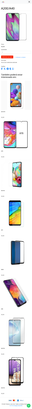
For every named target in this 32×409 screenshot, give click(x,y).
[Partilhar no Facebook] (2, 69)
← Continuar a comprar (20, 57)
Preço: (2, 44)
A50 (2, 309)
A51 (2, 230)
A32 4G (3, 190)
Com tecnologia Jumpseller (15, 405)
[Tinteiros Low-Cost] (2, 2)
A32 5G (3, 388)
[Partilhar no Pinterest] (8, 69)
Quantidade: (4, 49)
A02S (2, 269)
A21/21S (3, 111)
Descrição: (3, 60)
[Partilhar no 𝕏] (4, 69)
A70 (2, 151)
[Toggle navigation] (29, 1)
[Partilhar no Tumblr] (10, 69)
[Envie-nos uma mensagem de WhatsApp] (29, 406)
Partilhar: (3, 66)
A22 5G (3, 348)
